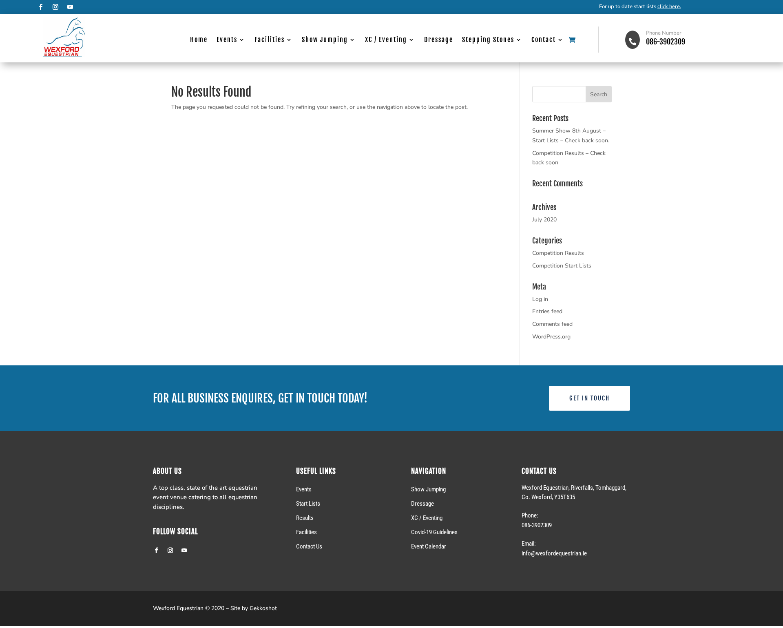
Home (199, 40)
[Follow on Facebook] (40, 7)
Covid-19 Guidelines (434, 532)
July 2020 (544, 219)
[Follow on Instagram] (55, 7)
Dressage (438, 40)
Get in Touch (589, 398)
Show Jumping (325, 40)
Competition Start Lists (561, 266)
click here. (669, 6)
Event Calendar (428, 546)
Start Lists (308, 503)
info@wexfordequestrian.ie (554, 553)
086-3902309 (665, 41)
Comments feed (552, 324)
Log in (540, 299)
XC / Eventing (386, 40)
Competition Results (558, 253)
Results (305, 518)
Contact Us (309, 546)
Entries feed (547, 311)
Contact (543, 40)
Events (227, 40)
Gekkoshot (263, 608)
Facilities (269, 40)
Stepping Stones (488, 40)
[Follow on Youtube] (70, 7)
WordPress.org (551, 337)
